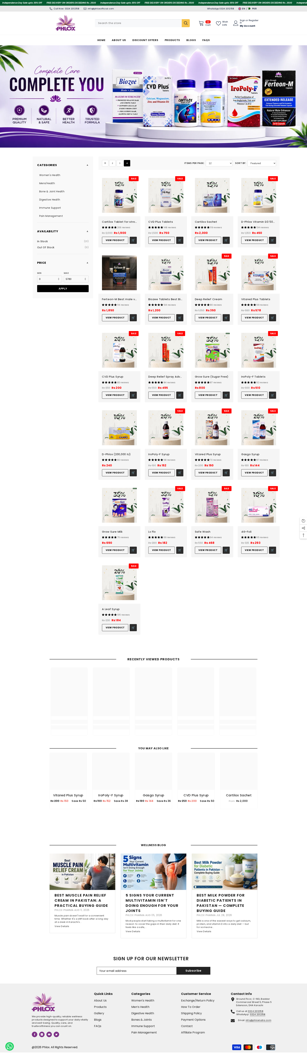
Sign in (242, 21)
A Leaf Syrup (111, 609)
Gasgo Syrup (250, 454)
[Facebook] (34, 1034)
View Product (115, 240)
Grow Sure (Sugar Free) (212, 376)
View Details (62, 926)
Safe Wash (203, 532)
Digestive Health (49, 199)
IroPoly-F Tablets (253, 376)
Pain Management (51, 216)
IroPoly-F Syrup (158, 454)
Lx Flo (152, 532)
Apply (63, 288)
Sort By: (240, 163)
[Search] (142, 23)
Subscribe (193, 971)
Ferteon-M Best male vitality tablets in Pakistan (119, 299)
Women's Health (49, 175)
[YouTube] (49, 1034)
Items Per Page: (194, 163)
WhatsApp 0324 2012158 (220, 8)
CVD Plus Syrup (112, 376)
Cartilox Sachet (206, 222)
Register (254, 20)
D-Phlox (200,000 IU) (116, 454)
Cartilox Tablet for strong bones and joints (119, 222)
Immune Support (50, 208)
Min (39, 273)
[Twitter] (56, 1034)
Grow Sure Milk (112, 532)
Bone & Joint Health (51, 191)
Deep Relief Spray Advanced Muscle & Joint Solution (165, 376)
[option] (68, 782)
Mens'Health (47, 183)
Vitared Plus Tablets (255, 299)
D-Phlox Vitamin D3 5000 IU (258, 222)
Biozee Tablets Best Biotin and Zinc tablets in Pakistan (165, 299)
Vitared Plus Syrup (208, 454)
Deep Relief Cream (208, 299)
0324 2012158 (72, 8)
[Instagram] (42, 1034)
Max (66, 273)
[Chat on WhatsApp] (9, 1046)
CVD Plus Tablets (160, 222)
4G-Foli (246, 532)
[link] (69, 722)
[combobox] (138, 23)
